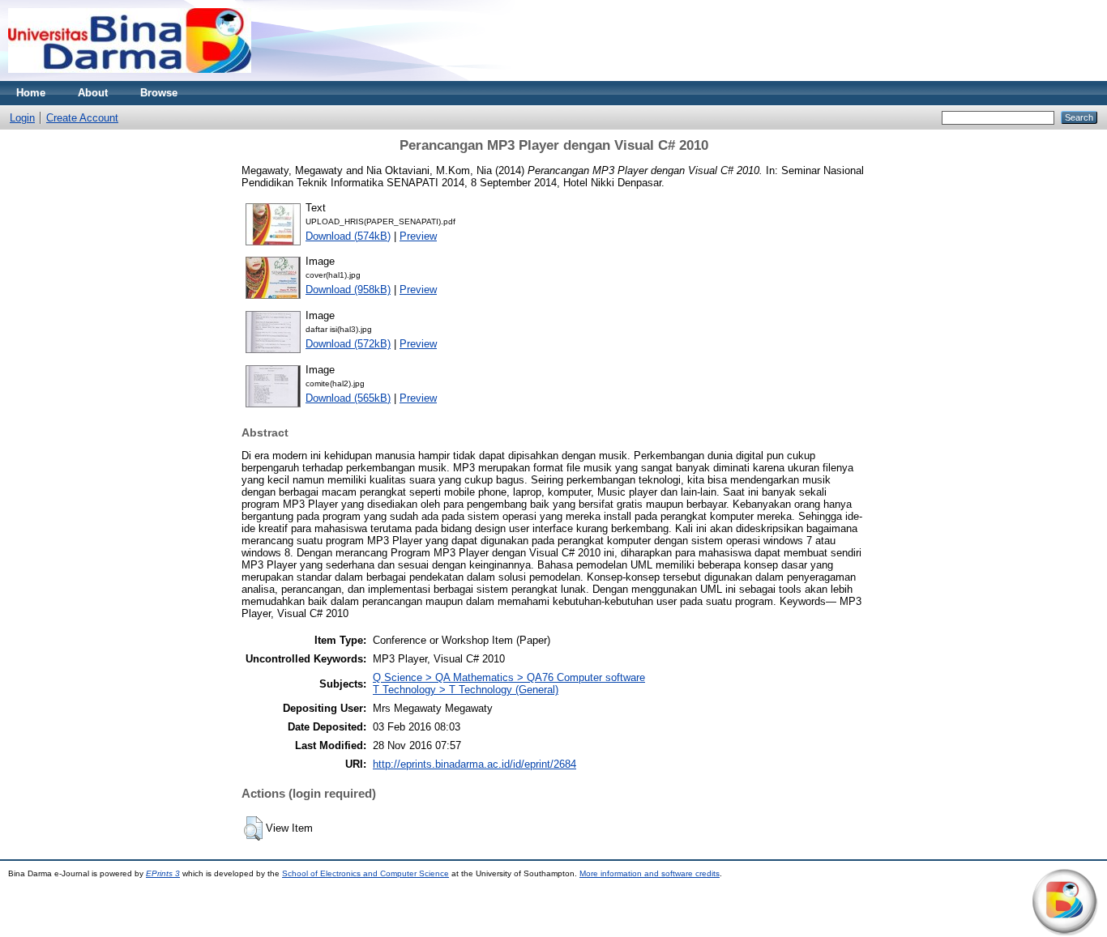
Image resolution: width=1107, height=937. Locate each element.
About (93, 93)
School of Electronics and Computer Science (365, 873)
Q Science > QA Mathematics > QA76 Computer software (509, 677)
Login (22, 118)
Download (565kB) (348, 398)
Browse (158, 93)
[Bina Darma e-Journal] (129, 77)
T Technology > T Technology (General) (465, 690)
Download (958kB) (348, 289)
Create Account (82, 118)
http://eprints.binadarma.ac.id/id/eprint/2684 (474, 764)
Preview (418, 236)
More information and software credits (649, 873)
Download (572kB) (348, 344)
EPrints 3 (163, 873)
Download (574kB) (348, 236)
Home (30, 93)
